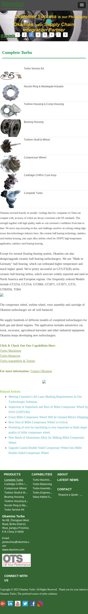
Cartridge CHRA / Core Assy (40, 175)
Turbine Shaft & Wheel (37, 139)
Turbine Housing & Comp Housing (44, 104)
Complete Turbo (33, 193)
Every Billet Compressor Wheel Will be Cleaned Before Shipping (48, 417)
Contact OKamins (41, 371)
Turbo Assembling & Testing (17, 361)
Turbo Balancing (10, 355)
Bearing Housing (34, 122)
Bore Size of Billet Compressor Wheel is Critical (38, 422)
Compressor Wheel (35, 157)
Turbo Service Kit (34, 68)
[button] (82, 5)
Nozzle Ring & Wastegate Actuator (44, 86)
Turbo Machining (10, 350)
